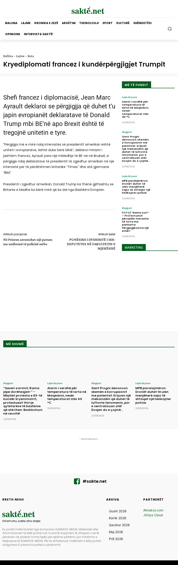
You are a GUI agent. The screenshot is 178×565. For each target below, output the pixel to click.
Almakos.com (153, 510)
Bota (31, 56)
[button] (170, 29)
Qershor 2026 (119, 525)
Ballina (8, 56)
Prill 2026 (116, 539)
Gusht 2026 (118, 511)
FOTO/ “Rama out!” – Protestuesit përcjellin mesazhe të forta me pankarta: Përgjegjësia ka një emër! (135, 222)
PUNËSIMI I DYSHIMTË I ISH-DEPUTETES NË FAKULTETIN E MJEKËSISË (91, 244)
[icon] (77, 483)
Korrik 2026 (117, 518)
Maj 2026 (116, 532)
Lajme (20, 56)
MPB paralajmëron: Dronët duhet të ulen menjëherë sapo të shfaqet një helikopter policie (136, 187)
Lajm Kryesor (129, 97)
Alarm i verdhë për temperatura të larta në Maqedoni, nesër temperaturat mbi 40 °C (135, 109)
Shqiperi (127, 132)
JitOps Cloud (153, 515)
